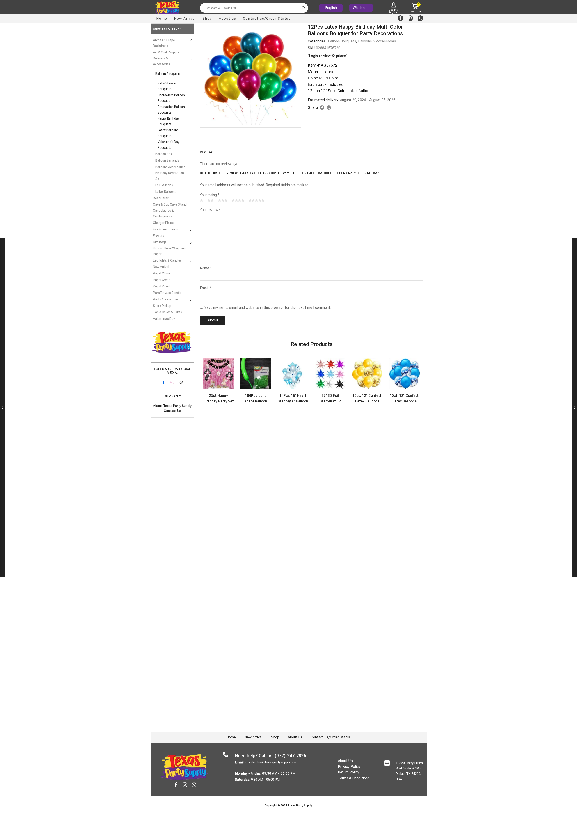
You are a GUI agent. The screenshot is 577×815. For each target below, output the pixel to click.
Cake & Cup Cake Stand (170, 204)
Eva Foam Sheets (165, 229)
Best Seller (161, 198)
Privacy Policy (349, 766)
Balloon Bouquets (342, 41)
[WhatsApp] (420, 18)
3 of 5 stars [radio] (222, 200)
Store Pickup (162, 306)
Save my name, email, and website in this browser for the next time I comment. (267, 307)
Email (205, 288)
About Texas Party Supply (172, 406)
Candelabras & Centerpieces (163, 213)
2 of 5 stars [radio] (210, 200)
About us (227, 18)
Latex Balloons (165, 191)
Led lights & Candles (167, 260)
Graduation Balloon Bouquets (171, 109)
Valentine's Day (164, 318)
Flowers (158, 235)
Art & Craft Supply (166, 52)
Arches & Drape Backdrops (164, 43)
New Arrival (185, 18)
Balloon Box (163, 154)
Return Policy (348, 772)
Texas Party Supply (300, 805)
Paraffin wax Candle (167, 293)
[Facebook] (400, 18)
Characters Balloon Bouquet (171, 97)
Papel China (161, 273)
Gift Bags (159, 242)
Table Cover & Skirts (167, 312)
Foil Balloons (164, 185)
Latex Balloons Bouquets (168, 132)
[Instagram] (410, 18)
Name (206, 268)
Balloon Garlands (167, 160)
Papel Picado (162, 286)
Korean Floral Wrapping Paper (169, 251)
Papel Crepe (161, 280)
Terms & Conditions (354, 778)
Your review (210, 210)
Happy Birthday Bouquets (168, 121)
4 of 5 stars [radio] (238, 200)
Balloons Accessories (170, 167)
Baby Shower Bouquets (167, 86)
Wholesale (361, 8)
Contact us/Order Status (267, 18)
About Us (345, 761)
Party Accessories (166, 299)
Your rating (209, 195)
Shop (207, 18)
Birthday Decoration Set (169, 175)
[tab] (203, 134)
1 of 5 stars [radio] (201, 200)
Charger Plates (163, 223)
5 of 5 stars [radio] (256, 200)
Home (161, 18)
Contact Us (172, 411)
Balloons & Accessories (377, 41)
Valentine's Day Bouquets (168, 144)
